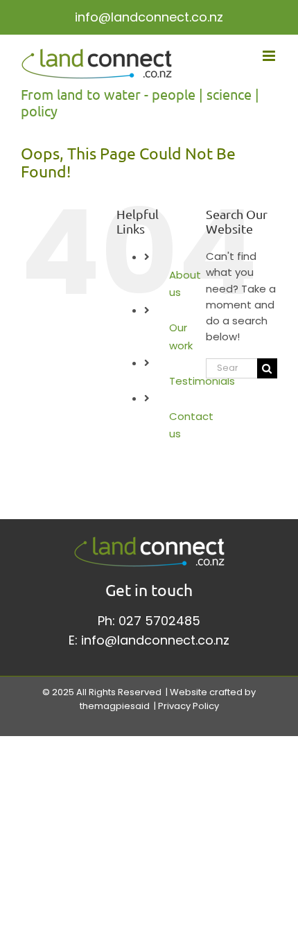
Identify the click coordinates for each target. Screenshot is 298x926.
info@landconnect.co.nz (149, 17)
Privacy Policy (188, 706)
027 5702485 (159, 620)
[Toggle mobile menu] (270, 56)
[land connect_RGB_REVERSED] (149, 541)
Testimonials (202, 381)
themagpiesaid (115, 706)
